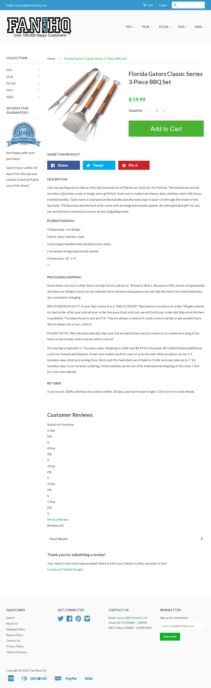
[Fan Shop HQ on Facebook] (69, 620)
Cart (150, 5)
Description (57, 179)
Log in (163, 5)
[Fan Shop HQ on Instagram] (87, 620)
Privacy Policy (15, 646)
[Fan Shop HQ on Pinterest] (78, 620)
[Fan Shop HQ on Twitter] (60, 620)
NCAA (164, 26)
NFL (129, 26)
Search (10, 617)
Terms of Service (16, 652)
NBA (199, 26)
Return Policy (14, 635)
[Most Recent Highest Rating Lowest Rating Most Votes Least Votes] (126, 539)
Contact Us (13, 640)
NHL (182, 26)
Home (51, 58)
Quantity (136, 110)
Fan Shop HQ (38, 670)
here (50, 372)
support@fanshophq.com (30, 5)
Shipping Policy (15, 629)
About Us (12, 623)
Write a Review (58, 519)
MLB (146, 26)
